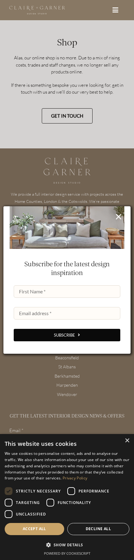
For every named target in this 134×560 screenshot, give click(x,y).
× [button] (127, 440)
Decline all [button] (98, 528)
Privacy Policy (75, 478)
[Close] (118, 216)
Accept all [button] (34, 528)
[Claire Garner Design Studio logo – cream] (37, 8)
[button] (67, 545)
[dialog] (67, 497)
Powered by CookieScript (67, 553)
